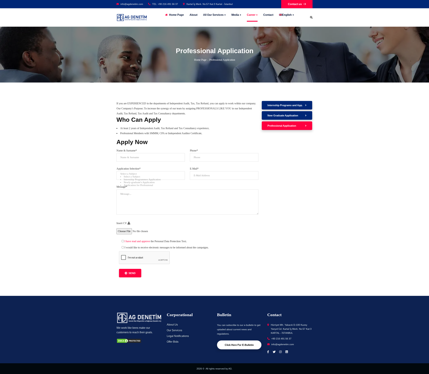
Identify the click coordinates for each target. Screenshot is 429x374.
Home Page (200, 59)
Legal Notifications (178, 336)
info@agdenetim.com (131, 4)
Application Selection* (128, 168)
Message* (121, 186)
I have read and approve (137, 241)
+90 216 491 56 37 (281, 338)
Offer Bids (172, 341)
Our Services (174, 330)
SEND (132, 273)
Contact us (295, 4)
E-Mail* (194, 168)
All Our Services (213, 14)
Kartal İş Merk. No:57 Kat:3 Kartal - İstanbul (210, 4)
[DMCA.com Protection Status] (129, 340)
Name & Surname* (126, 150)
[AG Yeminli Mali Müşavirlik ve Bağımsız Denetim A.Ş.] (131, 17)
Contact (268, 14)
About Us (172, 324)
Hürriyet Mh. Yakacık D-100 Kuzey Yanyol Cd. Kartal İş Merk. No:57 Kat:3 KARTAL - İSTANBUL (291, 329)
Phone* (194, 150)
